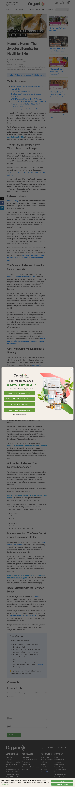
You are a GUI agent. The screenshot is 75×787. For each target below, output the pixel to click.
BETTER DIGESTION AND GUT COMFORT (19, 399)
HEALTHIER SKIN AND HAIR (19, 404)
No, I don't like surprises (19, 414)
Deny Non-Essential (62, 784)
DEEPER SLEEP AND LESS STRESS (19, 410)
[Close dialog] (72, 369)
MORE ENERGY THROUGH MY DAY (19, 393)
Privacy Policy (5, 784)
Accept (62, 781)
